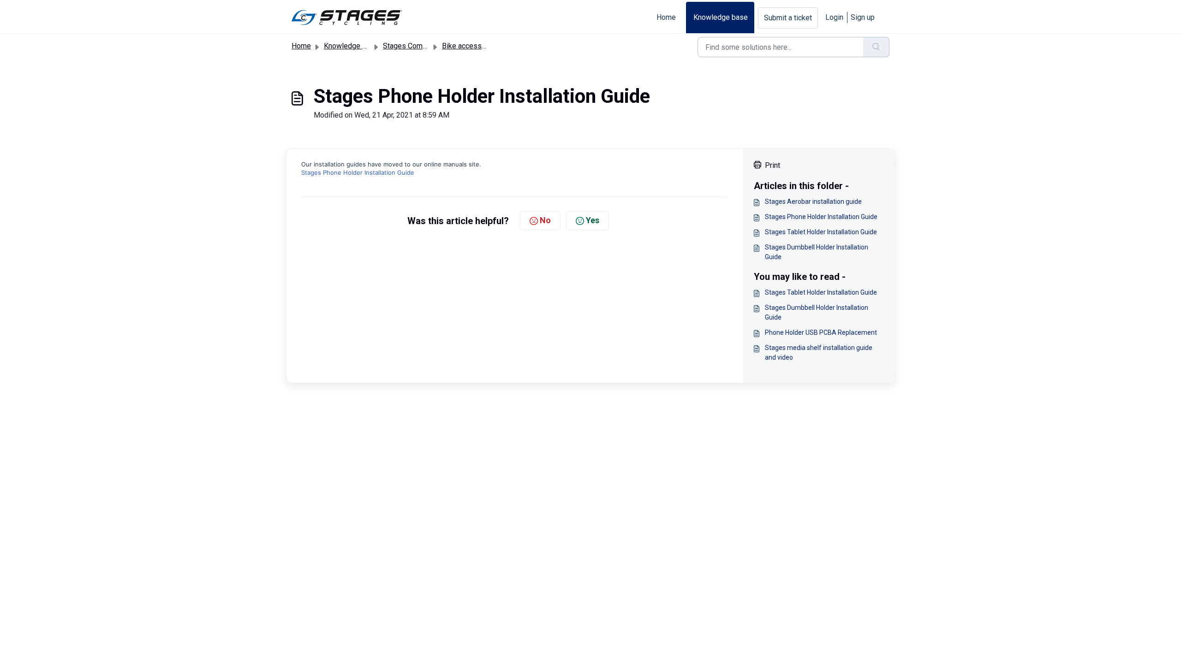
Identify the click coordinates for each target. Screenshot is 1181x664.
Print (772, 165)
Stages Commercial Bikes (424, 46)
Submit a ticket (788, 17)
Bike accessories (470, 46)
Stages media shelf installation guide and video (818, 352)
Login (834, 17)
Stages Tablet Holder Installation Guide (821, 232)
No (545, 220)
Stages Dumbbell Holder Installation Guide (816, 252)
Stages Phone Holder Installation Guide (357, 172)
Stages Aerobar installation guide (813, 201)
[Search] (876, 47)
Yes (592, 220)
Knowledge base (720, 17)
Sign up (863, 17)
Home (666, 17)
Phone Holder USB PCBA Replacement (821, 332)
